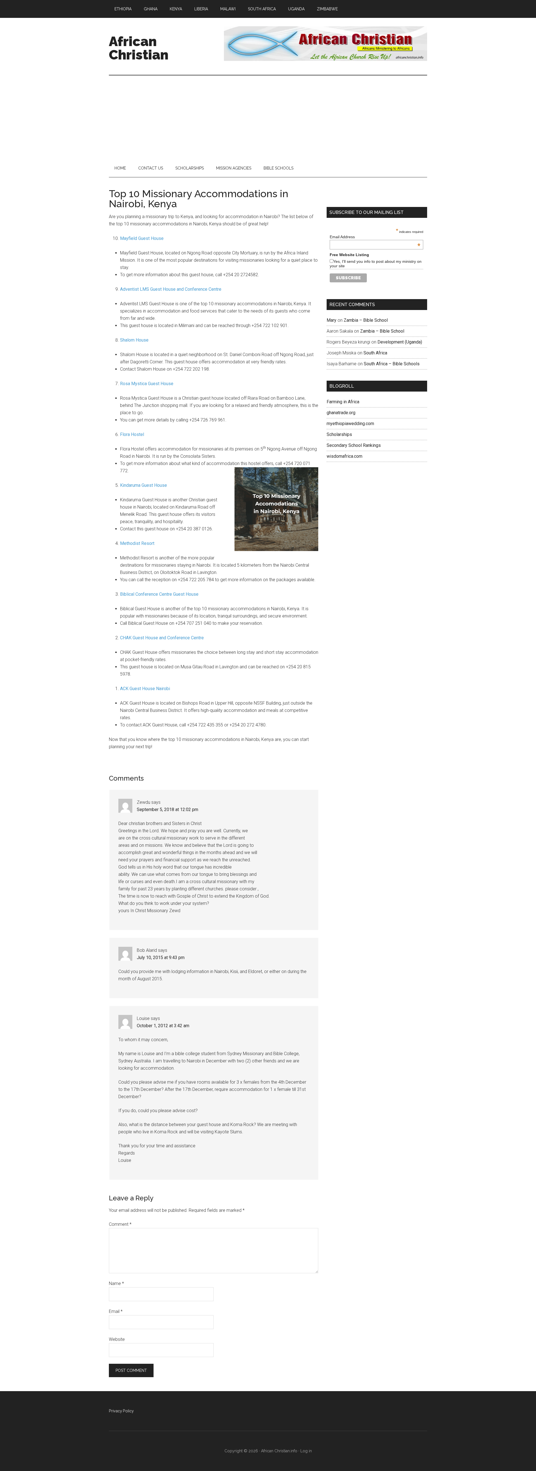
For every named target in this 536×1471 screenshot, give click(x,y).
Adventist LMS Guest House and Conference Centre (170, 289)
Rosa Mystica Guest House (146, 383)
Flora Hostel (132, 434)
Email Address (375, 237)
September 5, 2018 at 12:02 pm (167, 809)
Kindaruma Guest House (143, 485)
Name (116, 1283)
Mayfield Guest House (142, 238)
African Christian (138, 48)
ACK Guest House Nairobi (145, 688)
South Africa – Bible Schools (392, 363)
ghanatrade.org (341, 412)
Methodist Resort (137, 543)
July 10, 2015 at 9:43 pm (161, 957)
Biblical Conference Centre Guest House (159, 594)
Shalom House (134, 340)
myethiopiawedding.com (350, 423)
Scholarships (339, 434)
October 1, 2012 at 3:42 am (163, 1025)
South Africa (375, 353)
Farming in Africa (343, 401)
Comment (120, 1224)
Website (117, 1339)
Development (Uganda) (399, 342)
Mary (331, 320)
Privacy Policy (121, 1411)
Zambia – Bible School (366, 320)
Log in (306, 1451)
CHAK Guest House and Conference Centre (162, 637)
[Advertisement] (268, 117)
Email (116, 1311)
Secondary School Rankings (354, 445)
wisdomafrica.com (344, 456)
